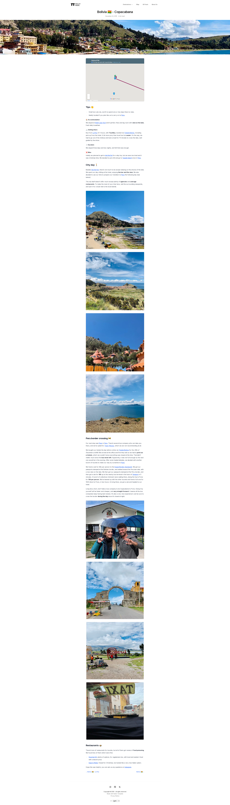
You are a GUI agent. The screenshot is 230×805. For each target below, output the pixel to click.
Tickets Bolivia (129, 133)
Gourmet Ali (93, 757)
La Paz (95, 133)
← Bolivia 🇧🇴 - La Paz (92, 772)
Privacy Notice (115, 796)
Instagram (128, 767)
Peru (123, 115)
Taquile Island (127, 158)
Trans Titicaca (109, 446)
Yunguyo (135, 474)
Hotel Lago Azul (100, 123)
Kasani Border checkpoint (123, 467)
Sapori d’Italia (93, 763)
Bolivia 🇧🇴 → (140, 772)
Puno (100, 443)
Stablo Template (118, 794)
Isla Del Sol (108, 155)
